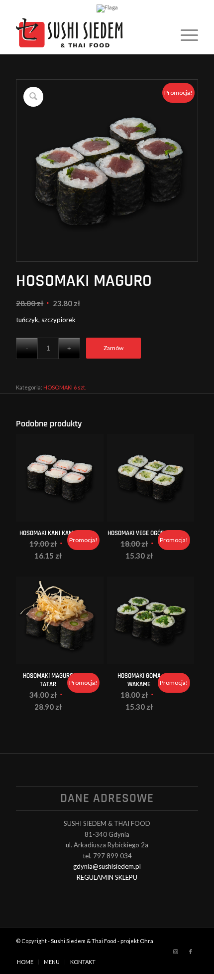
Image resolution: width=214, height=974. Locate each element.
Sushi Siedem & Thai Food (83, 941)
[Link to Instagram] (175, 951)
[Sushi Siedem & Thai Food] (88, 34)
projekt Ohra (136, 941)
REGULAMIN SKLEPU (107, 877)
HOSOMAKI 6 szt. (64, 387)
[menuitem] (184, 34)
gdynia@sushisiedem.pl (107, 866)
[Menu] (184, 34)
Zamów (113, 348)
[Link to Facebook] (190, 951)
